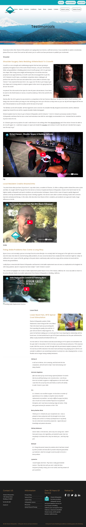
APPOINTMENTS (70, 2)
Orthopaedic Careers (30, 502)
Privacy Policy (28, 495)
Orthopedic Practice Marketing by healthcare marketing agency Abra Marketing (64, 524)
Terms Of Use (28, 497)
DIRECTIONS (81, 2)
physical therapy (55, 122)
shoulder (44, 125)
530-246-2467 (7, 502)
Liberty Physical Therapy (31, 507)
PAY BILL (61, 2)
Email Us (5, 505)
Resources (27, 504)
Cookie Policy (28, 499)
